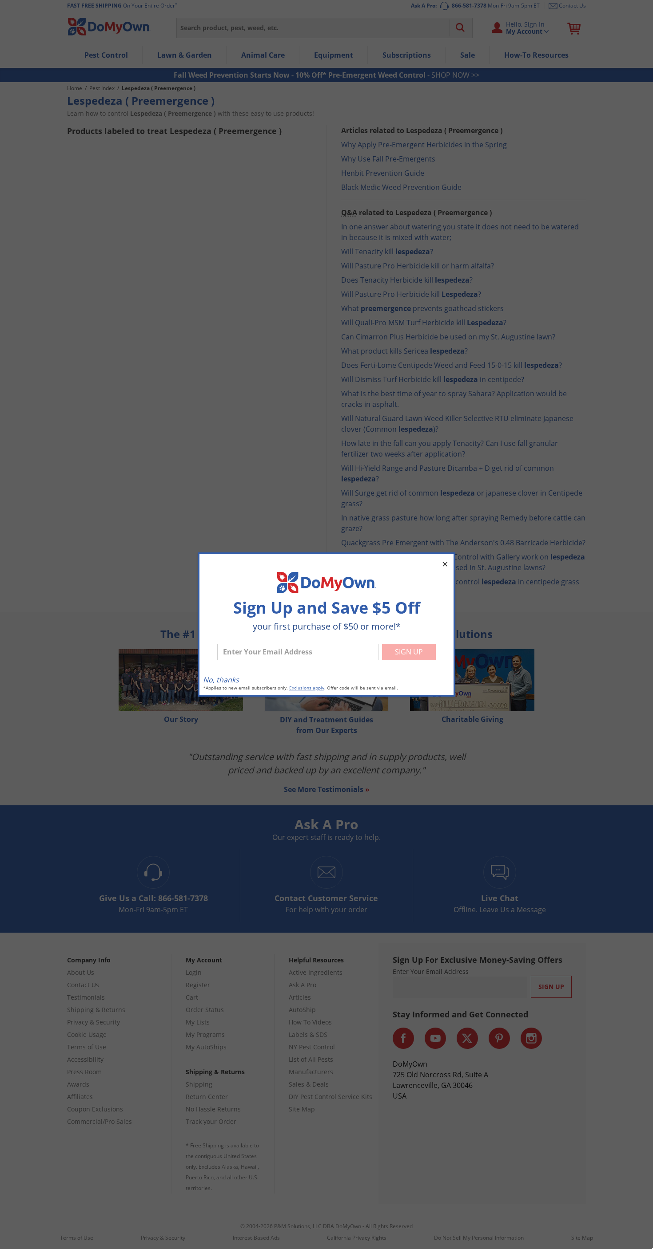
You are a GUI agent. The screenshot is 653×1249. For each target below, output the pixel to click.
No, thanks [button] (221, 680)
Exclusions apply (306, 688)
